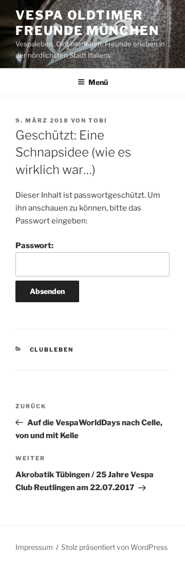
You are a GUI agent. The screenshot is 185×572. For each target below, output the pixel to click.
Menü (98, 82)
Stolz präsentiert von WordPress (114, 547)
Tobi (97, 120)
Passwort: (34, 245)
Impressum (34, 547)
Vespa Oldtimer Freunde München (87, 23)
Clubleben (52, 349)
